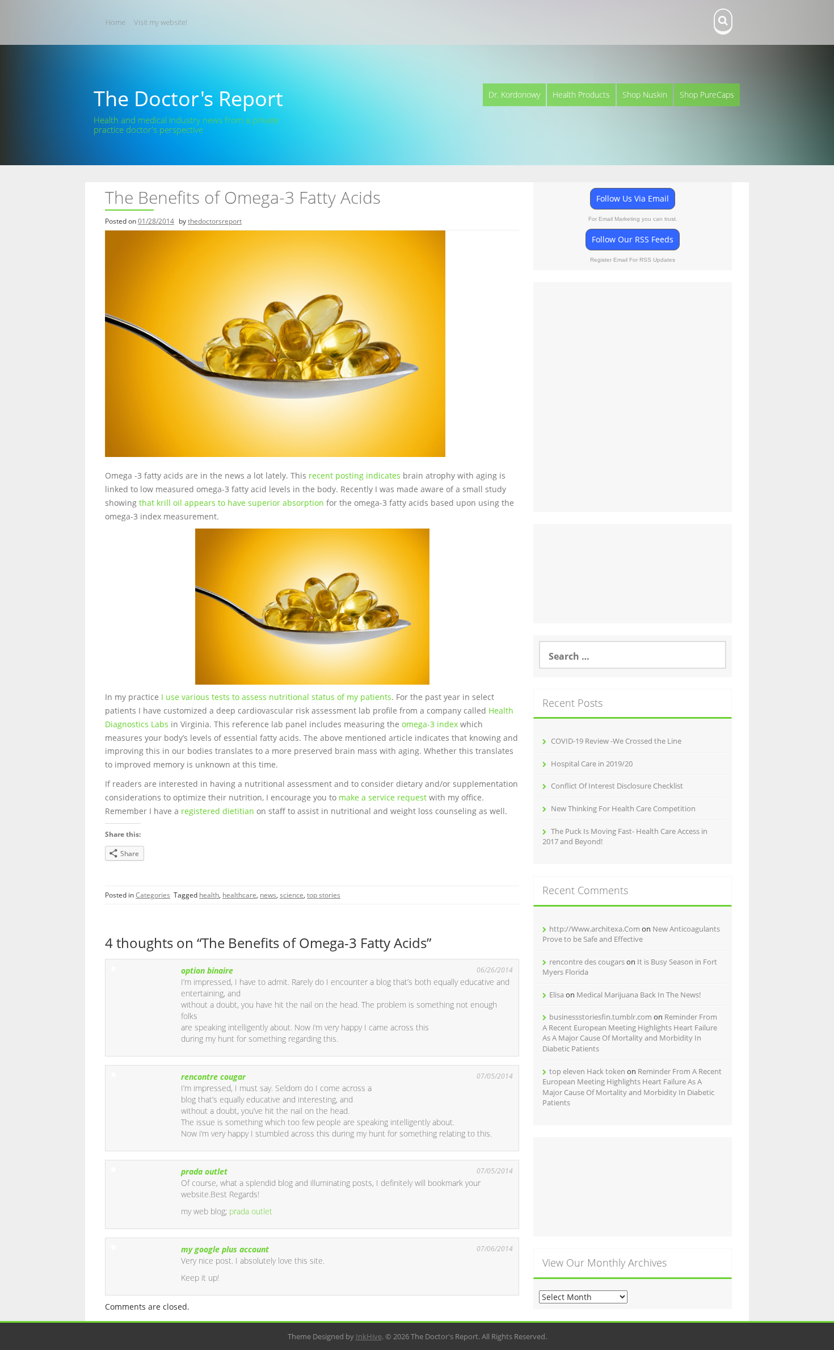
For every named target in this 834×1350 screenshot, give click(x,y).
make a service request (383, 797)
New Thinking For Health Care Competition (623, 808)
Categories (153, 895)
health (209, 895)
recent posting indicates (355, 475)
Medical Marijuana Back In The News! (638, 995)
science (292, 895)
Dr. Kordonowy (514, 94)
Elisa (556, 995)
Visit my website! (160, 22)
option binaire (207, 970)
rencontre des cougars (587, 962)
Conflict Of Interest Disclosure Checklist (617, 786)
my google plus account (225, 1249)
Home (115, 22)
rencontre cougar (213, 1076)
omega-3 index (430, 724)
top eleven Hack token (587, 1071)
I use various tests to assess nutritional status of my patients (276, 696)
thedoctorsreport (215, 221)
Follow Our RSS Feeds (632, 239)
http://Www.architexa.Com (594, 929)
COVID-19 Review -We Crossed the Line (616, 741)
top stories (323, 895)
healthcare (239, 895)
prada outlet (204, 1171)
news (268, 895)
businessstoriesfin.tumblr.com (600, 1017)
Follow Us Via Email (632, 198)
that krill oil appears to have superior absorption (231, 502)
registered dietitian (217, 811)
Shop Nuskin (644, 94)
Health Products (581, 94)
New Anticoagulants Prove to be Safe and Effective (631, 934)
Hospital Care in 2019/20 (592, 763)
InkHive (369, 1336)
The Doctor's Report (188, 98)
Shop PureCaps (707, 94)
